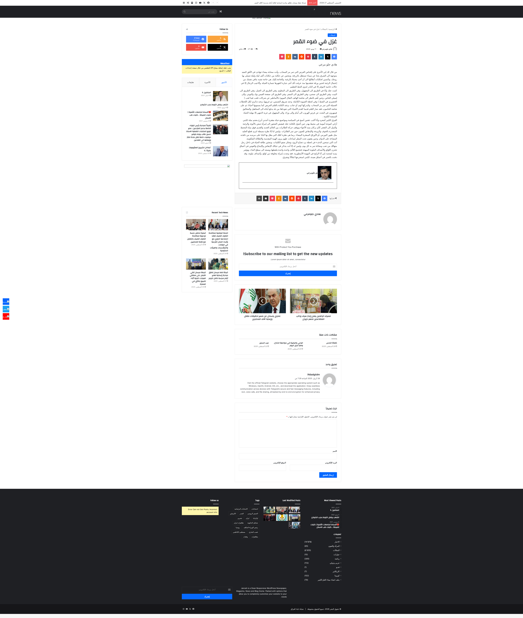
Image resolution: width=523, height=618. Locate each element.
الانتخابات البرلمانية (241, 509)
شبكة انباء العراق (297, 609)
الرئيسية (332, 29)
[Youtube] (6, 316)
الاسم (335, 451)
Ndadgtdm (314, 374)
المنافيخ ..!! (206, 92)
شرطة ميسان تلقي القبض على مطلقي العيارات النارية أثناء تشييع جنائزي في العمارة (198, 278)
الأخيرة (207, 82)
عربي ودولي (335, 563)
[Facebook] (6, 301)
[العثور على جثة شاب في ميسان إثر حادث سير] (282, 517)
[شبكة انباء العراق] (320, 11)
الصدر (242, 514)
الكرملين (233, 514)
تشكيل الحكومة (252, 523)
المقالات (324, 29)
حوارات (337, 554)
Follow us (214, 500)
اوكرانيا (255, 518)
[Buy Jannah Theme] (261, 18)
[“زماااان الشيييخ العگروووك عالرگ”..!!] (220, 151)
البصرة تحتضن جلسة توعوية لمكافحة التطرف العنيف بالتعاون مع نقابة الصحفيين (196, 237)
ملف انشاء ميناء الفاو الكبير (329, 580)
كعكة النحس (331, 343)
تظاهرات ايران (239, 523)
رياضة (337, 559)
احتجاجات (254, 509)
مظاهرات (255, 537)
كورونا (337, 576)
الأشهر (224, 82)
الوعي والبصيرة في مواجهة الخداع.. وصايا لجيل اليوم (288, 344)
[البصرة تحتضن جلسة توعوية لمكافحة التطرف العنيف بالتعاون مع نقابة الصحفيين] (196, 224)
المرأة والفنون (334, 546)
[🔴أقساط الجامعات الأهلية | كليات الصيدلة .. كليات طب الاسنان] (220, 116)
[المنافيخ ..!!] (220, 96)
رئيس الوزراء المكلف (251, 527)
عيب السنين (264, 343)
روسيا (238, 527)
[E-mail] (332, 187)
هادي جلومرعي (327, 49)
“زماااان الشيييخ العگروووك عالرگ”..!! (200, 149)
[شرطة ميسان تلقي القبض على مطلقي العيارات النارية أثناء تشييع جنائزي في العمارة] (196, 264)
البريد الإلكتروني (331, 463)
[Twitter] (6, 309)
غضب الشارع (253, 532)
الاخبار (337, 542)
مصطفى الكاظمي (239, 532)
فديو (338, 567)
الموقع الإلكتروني (279, 463)
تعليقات (190, 82)
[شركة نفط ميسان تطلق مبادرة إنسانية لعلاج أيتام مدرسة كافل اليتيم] (218, 264)
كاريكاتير (336, 571)
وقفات (245, 537)
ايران (247, 518)
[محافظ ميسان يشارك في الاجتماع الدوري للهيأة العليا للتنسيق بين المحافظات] (269, 517)
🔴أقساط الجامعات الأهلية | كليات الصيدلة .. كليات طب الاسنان (199, 115)
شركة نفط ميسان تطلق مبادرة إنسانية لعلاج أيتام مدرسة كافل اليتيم (218, 275)
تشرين (240, 518)
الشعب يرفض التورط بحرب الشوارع (214, 104)
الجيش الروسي (252, 514)
